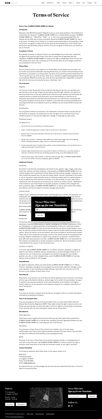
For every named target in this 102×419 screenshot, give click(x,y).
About (78, 3)
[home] (11, 3)
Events (64, 3)
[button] (51, 2)
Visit (83, 3)
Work (58, 3)
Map (43, 3)
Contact (89, 3)
